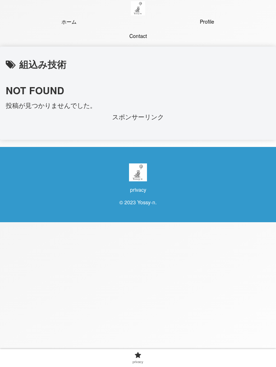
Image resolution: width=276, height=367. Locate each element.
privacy (138, 189)
